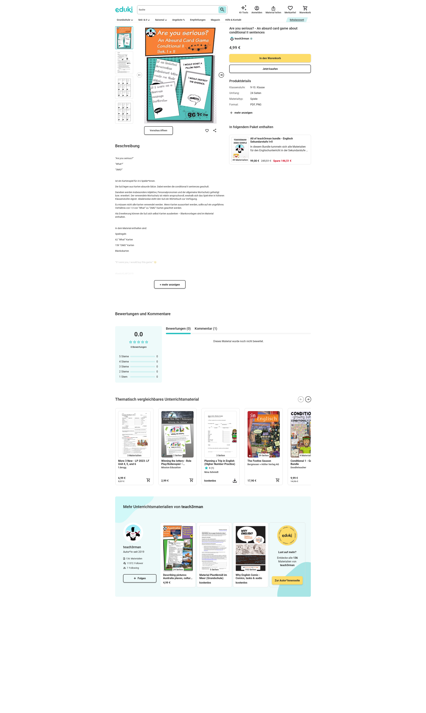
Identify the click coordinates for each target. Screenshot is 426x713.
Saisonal (159, 19)
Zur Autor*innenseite (287, 580)
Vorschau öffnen (158, 130)
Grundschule (123, 19)
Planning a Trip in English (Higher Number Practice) (219, 462)
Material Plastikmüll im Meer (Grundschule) (213, 576)
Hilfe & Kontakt (233, 19)
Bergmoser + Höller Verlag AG (263, 464)
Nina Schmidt (211, 472)
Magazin (215, 19)
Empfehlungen (198, 19)
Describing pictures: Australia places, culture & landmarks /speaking (177, 576)
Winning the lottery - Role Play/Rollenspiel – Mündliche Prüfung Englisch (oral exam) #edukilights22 (176, 462)
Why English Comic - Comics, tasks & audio (249, 576)
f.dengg (122, 467)
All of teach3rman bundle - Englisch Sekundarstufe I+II (271, 140)
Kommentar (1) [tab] (206, 329)
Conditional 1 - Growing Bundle (305, 462)
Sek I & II (142, 19)
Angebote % (178, 19)
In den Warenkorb (270, 58)
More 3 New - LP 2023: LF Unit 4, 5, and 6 (133, 462)
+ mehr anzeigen (170, 284)
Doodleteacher (298, 467)
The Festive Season (259, 460)
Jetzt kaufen (270, 68)
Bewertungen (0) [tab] (178, 329)
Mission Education (171, 467)
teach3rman (242, 38)
